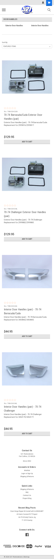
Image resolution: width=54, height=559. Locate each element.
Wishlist (27, 470)
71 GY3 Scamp (27, 520)
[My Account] (43, 2)
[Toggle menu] (4, 10)
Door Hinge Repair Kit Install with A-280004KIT (27, 511)
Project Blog (27, 498)
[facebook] (27, 534)
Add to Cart (27, 142)
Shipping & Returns (27, 476)
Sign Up (30, 473)
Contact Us (27, 495)
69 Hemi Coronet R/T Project (27, 514)
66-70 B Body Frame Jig (27, 517)
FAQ (27, 492)
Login (23, 473)
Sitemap (26, 557)
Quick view (27, 100)
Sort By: (5, 42)
